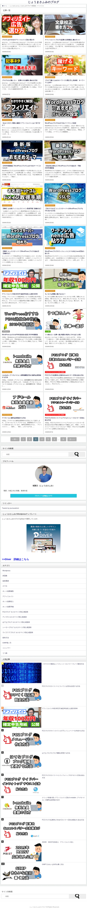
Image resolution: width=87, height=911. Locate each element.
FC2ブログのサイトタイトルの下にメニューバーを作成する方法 (63, 730)
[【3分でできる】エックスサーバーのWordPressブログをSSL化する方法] (65, 203)
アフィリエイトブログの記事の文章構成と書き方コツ (62, 39)
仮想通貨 (5, 581)
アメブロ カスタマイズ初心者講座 (14, 617)
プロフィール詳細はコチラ (43, 496)
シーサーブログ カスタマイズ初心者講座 (16, 627)
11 (63, 439)
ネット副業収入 (8, 601)
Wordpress (6, 331)
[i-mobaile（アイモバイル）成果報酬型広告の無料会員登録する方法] (22, 369)
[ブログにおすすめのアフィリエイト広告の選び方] (22, 34)
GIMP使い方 (6, 643)
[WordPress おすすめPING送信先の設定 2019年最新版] (22, 329)
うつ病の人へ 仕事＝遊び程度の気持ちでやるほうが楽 (63, 334)
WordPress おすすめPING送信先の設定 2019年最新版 (20, 334)
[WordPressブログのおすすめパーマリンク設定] (65, 117)
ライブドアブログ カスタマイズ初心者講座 (17, 632)
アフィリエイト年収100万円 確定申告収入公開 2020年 (20, 294)
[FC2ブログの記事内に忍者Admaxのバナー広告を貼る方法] (65, 369)
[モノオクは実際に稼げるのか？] (65, 288)
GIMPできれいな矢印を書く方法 (53, 864)
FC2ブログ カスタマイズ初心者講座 (55, 372)
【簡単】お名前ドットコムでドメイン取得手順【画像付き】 (22, 208)
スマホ (4, 586)
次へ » (72, 439)
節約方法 (5, 637)
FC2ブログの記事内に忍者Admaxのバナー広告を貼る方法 (64, 375)
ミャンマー (6, 648)
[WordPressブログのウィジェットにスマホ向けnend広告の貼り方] (65, 246)
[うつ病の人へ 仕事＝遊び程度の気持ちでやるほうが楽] (65, 329)
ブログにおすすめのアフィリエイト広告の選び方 (18, 39)
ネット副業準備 (8, 606)
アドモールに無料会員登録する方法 (14, 418)
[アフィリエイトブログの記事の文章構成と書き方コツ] (65, 34)
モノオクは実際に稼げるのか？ (55, 294)
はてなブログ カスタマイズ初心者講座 (16, 622)
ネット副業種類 (8, 591)
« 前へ (15, 439)
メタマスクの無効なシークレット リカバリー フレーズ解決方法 (63, 664)
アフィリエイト (7, 36)
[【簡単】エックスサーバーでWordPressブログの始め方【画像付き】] (22, 246)
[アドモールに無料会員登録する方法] (22, 412)
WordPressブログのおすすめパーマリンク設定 (60, 123)
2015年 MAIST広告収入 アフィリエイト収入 (57, 842)
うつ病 (48, 331)
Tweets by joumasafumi (10, 508)
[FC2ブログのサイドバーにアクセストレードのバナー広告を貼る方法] (65, 412)
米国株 (4, 575)
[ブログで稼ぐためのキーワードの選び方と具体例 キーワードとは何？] (65, 75)
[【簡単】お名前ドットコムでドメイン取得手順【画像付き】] (22, 203)
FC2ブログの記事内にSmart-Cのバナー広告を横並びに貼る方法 (63, 820)
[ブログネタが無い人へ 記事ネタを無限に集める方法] (22, 75)
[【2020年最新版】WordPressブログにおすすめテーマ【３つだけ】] (22, 160)
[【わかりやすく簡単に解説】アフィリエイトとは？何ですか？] (22, 117)
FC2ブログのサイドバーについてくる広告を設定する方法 (61, 686)
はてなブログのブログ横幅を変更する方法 (56, 753)
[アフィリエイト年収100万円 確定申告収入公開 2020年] (22, 288)
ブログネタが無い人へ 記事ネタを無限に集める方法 (19, 80)
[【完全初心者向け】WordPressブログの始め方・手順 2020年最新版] (65, 160)
